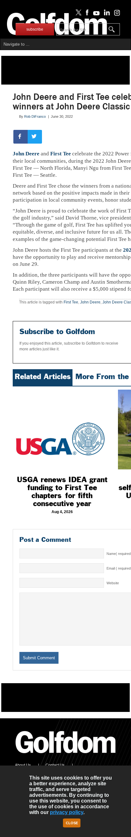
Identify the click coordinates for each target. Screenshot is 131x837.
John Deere (26, 154)
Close (72, 823)
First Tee (60, 154)
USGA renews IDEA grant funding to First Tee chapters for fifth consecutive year (62, 491)
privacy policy (66, 812)
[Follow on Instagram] (115, 14)
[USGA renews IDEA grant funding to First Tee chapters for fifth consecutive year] (62, 429)
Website (113, 583)
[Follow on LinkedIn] (105, 14)
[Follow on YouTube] (94, 14)
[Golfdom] (66, 756)
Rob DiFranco (35, 116)
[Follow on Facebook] (86, 14)
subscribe (34, 29)
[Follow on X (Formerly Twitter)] (77, 14)
